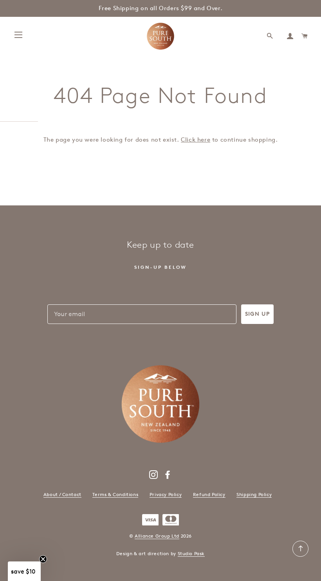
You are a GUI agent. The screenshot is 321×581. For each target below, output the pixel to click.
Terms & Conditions (115, 494)
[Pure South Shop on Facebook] (167, 476)
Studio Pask (191, 553)
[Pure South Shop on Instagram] (153, 476)
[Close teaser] (43, 559)
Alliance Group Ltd (157, 536)
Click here (195, 139)
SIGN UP (257, 314)
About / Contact (62, 494)
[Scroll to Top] (300, 555)
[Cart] (304, 36)
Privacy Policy (166, 494)
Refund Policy (209, 494)
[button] (24, 571)
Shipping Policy (254, 494)
